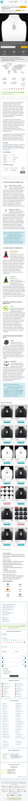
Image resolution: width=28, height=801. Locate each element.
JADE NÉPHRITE (19, 721)
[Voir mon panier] (13, 2)
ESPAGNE (18, 686)
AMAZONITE (19, 703)
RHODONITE (19, 736)
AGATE (5, 703)
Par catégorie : (4, 634)
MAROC (5, 689)
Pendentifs (13, 5)
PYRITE (18, 731)
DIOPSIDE (18, 714)
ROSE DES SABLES (7, 737)
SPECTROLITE (6, 742)
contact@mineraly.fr (10, 787)
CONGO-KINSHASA (20, 684)
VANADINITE (6, 746)
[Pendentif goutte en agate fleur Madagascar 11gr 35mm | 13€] (7, 513)
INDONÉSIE (6, 688)
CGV (2, 781)
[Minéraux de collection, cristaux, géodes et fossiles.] (2, 1)
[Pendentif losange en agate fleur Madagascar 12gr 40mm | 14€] (21, 492)
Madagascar (13, 83)
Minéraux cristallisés (8, 607)
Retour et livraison (5, 783)
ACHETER (23, 7)
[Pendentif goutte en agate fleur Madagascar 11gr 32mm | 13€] (7, 431)
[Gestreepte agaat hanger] (19, 88)
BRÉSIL (5, 684)
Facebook (12, 786)
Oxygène (7, 168)
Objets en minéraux (7, 609)
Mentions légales (7, 781)
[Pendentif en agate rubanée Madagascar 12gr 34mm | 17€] (7, 472)
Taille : (3, 664)
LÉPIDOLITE (5, 728)
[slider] (2, 658)
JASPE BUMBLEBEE (20, 723)
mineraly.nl (20, 791)
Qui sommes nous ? (22, 781)
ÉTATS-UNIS (19, 694)
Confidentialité (14, 781)
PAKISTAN (5, 693)
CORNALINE (19, 713)
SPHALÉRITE (19, 742)
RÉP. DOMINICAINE (7, 686)
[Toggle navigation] (26, 1)
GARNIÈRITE (6, 719)
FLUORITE (18, 718)
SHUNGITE (19, 741)
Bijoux (8, 5)
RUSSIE (18, 693)
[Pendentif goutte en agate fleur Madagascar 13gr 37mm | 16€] (7, 411)
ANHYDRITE (19, 706)
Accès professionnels (14, 783)
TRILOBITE (18, 744)
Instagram (18, 786)
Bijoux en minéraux (7, 613)
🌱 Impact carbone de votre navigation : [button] (14, 626)
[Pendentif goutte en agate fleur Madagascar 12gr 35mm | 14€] (21, 411)
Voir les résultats (14, 676)
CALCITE (5, 711)
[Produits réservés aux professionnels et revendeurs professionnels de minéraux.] (12, 500)
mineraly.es (13, 791)
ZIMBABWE (19, 696)
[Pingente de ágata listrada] (21, 88)
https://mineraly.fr (20, 787)
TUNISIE (5, 694)
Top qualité (5, 619)
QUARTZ (18, 732)
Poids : (3, 660)
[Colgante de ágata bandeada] (16, 88)
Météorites (5, 614)
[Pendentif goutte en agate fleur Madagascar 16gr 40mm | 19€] (21, 533)
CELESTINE (5, 713)
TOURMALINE (6, 744)
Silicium (6, 170)
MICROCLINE (6, 729)
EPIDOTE (18, 716)
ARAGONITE (19, 708)
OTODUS (5, 731)
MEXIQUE (5, 691)
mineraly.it (6, 791)
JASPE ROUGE (6, 724)
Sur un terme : (4, 646)
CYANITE (5, 714)
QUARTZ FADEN (6, 734)
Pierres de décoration (8, 606)
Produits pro (6, 621)
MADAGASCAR (20, 689)
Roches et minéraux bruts (9, 604)
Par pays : (17, 651)
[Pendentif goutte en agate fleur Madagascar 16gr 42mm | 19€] (7, 533)
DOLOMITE (5, 716)
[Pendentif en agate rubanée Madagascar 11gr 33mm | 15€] (7, 451)
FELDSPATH (5, 718)
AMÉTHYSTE (6, 706)
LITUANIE (18, 688)
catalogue (4, 5)
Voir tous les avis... (22, 776)
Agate (23, 80)
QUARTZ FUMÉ (19, 734)
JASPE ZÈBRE (6, 726)
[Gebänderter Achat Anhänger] (12, 88)
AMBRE (5, 705)
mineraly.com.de (22, 789)
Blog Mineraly (5, 786)
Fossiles (5, 611)
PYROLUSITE (6, 732)
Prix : (3, 656)
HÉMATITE (5, 721)
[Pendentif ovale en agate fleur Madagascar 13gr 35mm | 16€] (21, 472)
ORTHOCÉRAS (19, 729)
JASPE (5, 723)
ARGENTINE (19, 683)
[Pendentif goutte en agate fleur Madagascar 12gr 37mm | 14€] (21, 431)
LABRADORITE (19, 726)
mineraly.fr (5, 789)
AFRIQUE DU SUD (6, 696)
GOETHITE (18, 719)
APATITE (5, 708)
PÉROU (18, 691)
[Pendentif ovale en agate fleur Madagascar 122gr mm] (21, 513)
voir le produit (7, 422)
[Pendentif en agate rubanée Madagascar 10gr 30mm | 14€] (21, 451)
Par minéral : (4, 651)
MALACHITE (19, 728)
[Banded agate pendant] (9, 88)
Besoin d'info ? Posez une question (8, 47)
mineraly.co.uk (13, 789)
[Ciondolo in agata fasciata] (14, 88)
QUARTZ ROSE (6, 736)
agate (3, 418)
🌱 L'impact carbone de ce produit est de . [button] (13, 93)
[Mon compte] (11, 2)
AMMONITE (18, 705)
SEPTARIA (5, 741)
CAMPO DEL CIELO (20, 711)
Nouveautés (5, 617)
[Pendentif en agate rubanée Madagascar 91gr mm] (7, 492)
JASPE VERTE (19, 724)
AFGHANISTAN (6, 683)
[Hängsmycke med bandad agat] (23, 88)
